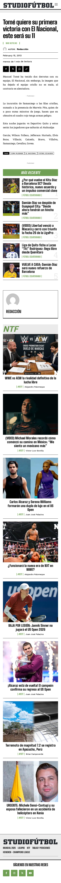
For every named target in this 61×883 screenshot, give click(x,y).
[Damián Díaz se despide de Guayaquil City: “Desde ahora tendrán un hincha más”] (11, 208)
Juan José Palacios (35, 514)
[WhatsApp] (20, 69)
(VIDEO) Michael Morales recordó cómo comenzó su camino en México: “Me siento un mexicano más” (30, 442)
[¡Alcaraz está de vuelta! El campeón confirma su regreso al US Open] (30, 663)
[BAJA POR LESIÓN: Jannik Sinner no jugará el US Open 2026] (30, 603)
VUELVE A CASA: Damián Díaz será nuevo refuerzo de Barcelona (39, 268)
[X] (13, 69)
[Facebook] (6, 69)
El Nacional (31, 153)
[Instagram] (14, 873)
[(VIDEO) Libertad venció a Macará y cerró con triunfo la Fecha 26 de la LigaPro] (11, 231)
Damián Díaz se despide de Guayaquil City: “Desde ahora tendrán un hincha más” (39, 208)
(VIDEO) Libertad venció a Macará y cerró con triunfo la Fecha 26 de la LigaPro (39, 229)
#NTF (19, 387)
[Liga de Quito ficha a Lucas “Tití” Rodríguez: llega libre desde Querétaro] (11, 250)
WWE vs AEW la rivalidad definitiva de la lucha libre (30, 380)
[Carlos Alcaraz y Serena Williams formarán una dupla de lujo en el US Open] (30, 480)
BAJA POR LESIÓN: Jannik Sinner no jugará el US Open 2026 (30, 627)
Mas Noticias (11, 43)
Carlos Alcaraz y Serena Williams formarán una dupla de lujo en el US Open (30, 506)
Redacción (22, 49)
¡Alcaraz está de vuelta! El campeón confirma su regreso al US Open (30, 687)
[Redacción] (5, 49)
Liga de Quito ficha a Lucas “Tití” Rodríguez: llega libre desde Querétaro (39, 248)
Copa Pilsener (17, 153)
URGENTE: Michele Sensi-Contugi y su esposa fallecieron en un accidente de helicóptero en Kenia (30, 809)
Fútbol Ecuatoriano (32, 195)
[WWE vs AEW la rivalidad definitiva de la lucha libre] (30, 356)
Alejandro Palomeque (35, 387)
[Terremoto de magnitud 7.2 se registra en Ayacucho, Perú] (30, 723)
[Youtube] (30, 873)
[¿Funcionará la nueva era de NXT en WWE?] (30, 544)
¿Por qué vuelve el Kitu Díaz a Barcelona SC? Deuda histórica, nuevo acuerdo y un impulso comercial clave (39, 185)
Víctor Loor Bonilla (35, 451)
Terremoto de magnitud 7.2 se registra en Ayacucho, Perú (31, 747)
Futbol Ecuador (45, 153)
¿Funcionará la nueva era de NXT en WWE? (30, 567)
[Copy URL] (26, 69)
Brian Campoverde (34, 754)
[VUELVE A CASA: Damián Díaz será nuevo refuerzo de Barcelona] (11, 270)
